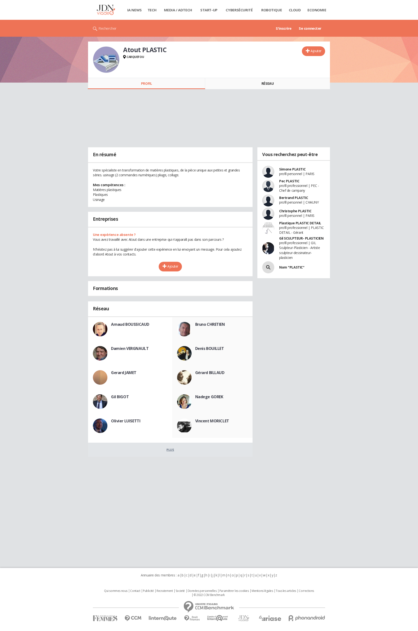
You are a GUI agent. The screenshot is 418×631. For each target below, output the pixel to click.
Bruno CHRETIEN (210, 324)
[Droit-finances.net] (192, 618)
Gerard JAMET (123, 372)
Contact (135, 591)
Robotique (271, 9)
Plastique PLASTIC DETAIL (300, 223)
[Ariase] (270, 618)
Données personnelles (202, 591)
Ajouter (316, 51)
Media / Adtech (178, 9)
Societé (180, 591)
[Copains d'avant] (217, 618)
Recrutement (165, 591)
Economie (316, 9)
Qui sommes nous (115, 591)
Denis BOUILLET (209, 348)
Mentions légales (262, 591)
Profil (146, 83)
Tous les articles (286, 591)
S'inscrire (283, 28)
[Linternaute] (163, 618)
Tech (152, 9)
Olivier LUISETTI (125, 421)
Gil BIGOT (120, 396)
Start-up (208, 9)
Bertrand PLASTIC (293, 197)
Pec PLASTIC (289, 181)
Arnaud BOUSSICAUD (130, 324)
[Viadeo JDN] (244, 618)
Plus (170, 449)
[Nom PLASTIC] (268, 267)
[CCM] (133, 618)
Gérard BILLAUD (209, 372)
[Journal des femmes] (105, 618)
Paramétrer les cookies (234, 591)
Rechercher (107, 28)
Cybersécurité (239, 9)
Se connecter (310, 28)
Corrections (306, 591)
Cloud (295, 9)
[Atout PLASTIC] (106, 59)
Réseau (267, 83)
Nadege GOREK (209, 396)
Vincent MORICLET (212, 421)
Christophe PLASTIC (295, 211)
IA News (134, 9)
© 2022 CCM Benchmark (209, 595)
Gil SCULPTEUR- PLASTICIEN (301, 238)
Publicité (148, 591)
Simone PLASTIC (292, 169)
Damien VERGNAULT (130, 348)
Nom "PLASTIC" (292, 267)
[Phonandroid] (307, 618)
